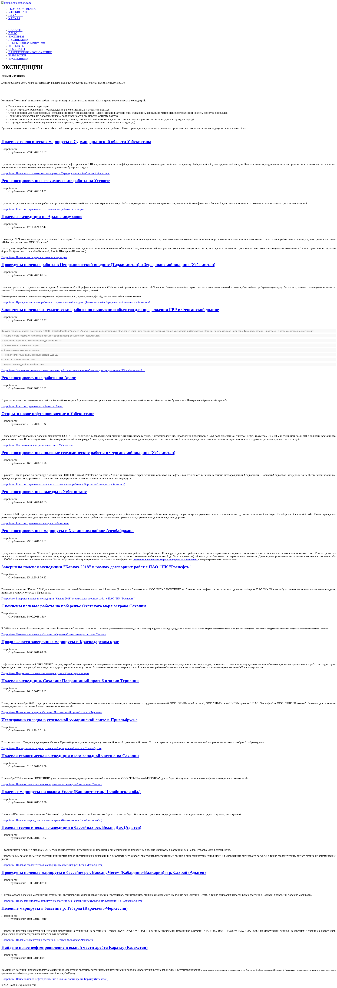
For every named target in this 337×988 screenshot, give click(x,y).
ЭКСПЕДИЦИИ (18, 58)
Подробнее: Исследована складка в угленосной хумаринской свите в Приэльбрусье (51, 748)
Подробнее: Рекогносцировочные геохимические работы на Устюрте (42, 209)
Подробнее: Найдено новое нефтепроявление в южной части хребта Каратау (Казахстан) (54, 978)
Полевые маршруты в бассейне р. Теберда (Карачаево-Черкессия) (64, 908)
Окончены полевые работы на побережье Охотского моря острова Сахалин (73, 606)
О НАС (12, 33)
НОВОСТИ (15, 30)
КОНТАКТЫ (16, 45)
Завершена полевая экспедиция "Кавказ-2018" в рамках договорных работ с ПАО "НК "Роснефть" (96, 567)
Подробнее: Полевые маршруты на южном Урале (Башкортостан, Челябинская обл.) (51, 820)
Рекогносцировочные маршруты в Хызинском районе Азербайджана (67, 530)
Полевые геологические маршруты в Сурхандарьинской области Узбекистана (76, 141)
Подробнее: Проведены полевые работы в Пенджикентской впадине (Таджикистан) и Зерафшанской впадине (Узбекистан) (75, 302)
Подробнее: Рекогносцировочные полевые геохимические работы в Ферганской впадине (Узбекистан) (63, 484)
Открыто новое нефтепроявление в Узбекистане (47, 413)
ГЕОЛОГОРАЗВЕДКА (22, 8)
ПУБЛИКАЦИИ (18, 39)
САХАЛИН (15, 15)
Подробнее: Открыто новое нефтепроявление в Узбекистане (37, 445)
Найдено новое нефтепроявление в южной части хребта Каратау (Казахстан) (74, 947)
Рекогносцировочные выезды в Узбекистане (44, 491)
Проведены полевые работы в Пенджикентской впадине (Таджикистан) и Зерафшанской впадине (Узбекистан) (108, 264)
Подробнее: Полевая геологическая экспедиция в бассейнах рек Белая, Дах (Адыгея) (52, 864)
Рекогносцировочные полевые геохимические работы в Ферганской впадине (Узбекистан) (88, 452)
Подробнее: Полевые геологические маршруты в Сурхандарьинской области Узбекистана (55, 173)
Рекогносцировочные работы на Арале (38, 377)
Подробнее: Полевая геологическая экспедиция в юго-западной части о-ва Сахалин (51, 784)
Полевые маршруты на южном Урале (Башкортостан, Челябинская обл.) (71, 791)
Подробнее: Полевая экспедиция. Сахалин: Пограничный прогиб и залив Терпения (51, 712)
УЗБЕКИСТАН (17, 12)
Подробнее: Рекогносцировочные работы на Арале (32, 406)
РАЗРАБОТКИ (17, 55)
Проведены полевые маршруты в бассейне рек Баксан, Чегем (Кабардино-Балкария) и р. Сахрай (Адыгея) (103, 872)
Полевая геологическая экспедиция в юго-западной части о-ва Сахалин (70, 755)
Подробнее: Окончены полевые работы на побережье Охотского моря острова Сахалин (53, 634)
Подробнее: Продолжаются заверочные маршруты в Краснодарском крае (45, 673)
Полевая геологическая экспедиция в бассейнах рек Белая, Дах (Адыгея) (71, 827)
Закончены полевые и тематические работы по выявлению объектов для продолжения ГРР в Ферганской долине (110, 309)
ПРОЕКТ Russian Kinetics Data (26, 42)
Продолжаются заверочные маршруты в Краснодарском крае (60, 641)
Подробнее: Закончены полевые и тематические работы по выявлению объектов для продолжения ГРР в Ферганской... (73, 370)
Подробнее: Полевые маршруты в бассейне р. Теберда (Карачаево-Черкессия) (47, 939)
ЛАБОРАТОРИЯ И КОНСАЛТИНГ (30, 52)
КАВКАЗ (14, 18)
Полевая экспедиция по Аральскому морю (41, 216)
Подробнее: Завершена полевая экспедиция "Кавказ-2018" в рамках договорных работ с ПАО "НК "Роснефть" (68, 598)
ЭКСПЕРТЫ (16, 36)
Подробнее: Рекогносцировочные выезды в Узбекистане (35, 523)
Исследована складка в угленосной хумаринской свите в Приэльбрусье (69, 720)
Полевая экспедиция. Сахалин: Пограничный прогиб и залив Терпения (70, 680)
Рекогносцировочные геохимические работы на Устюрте (55, 180)
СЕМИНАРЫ (16, 49)
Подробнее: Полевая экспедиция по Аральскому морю (34, 257)
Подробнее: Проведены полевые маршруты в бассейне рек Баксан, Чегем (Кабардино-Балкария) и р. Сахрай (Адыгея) (72, 900)
